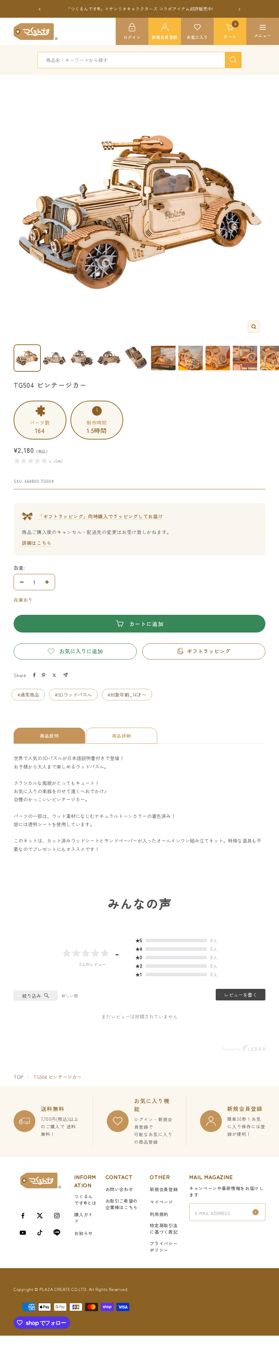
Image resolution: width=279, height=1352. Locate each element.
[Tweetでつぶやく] (54, 675)
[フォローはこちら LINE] (56, 1232)
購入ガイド (83, 1217)
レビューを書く (240, 994)
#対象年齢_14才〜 (127, 694)
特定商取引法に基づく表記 (164, 1228)
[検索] (233, 60)
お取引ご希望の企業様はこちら (121, 1204)
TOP (18, 1076)
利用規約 (159, 1214)
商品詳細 (121, 735)
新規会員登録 (164, 1189)
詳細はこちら (37, 542)
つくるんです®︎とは (85, 1199)
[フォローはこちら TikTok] (39, 1232)
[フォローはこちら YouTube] (22, 1232)
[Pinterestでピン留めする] (43, 675)
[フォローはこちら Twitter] (39, 1215)
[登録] (255, 1212)
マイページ (161, 1202)
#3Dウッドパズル (73, 694)
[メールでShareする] (65, 675)
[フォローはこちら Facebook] (22, 1215)
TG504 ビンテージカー (57, 1076)
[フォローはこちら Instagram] (56, 1215)
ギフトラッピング (208, 651)
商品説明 (49, 735)
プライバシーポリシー (164, 1246)
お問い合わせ (119, 1189)
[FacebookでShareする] (34, 675)
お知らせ (83, 1233)
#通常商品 (28, 694)
